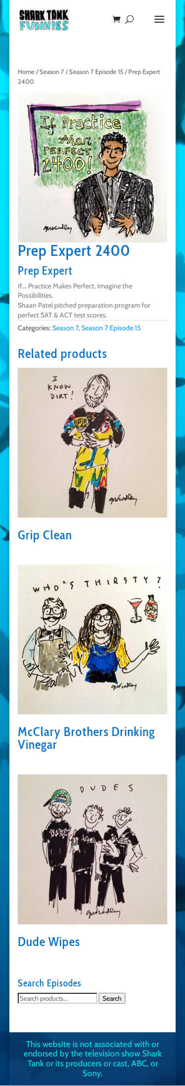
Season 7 (51, 71)
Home (26, 71)
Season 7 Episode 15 (96, 71)
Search (112, 998)
